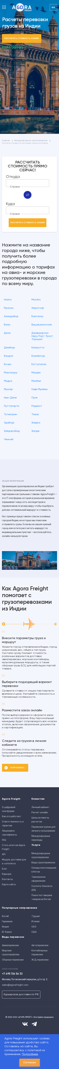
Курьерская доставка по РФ (21, 994)
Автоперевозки (39, 945)
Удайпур (9, 423)
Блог (4, 868)
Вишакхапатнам (41, 324)
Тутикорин (10, 414)
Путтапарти (11, 406)
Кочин (7, 364)
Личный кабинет (40, 807)
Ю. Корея (7, 932)
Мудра (8, 381)
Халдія (35, 431)
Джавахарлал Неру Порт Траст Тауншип (42, 336)
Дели (7, 333)
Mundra (35, 299)
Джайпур (9, 347)
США (34, 932)
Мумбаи (36, 381)
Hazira (7, 299)
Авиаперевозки (10, 945)
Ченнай (8, 439)
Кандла (8, 356)
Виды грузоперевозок (43, 862)
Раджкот (36, 406)
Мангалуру (10, 372)
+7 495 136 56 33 (12, 973)
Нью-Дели (10, 397)
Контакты (7, 879)
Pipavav (8, 308)
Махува (35, 372)
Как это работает (11, 816)
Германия (7, 921)
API (3, 854)
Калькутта (37, 347)
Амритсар (37, 308)
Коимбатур (38, 356)
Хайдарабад (12, 431)
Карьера (6, 874)
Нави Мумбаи (39, 389)
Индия (5, 926)
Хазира (35, 423)
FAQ (4, 840)
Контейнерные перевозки (39, 952)
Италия (35, 921)
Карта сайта (9, 884)
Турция (35, 916)
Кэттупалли (38, 364)
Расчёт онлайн (39, 812)
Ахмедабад (11, 316)
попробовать (17, 768)
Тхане (35, 414)
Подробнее (30, 1054)
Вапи (7, 324)
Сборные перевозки (13, 959)
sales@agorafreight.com (15, 985)
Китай (5, 916)
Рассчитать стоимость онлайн (21, 38)
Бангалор (37, 316)
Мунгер (8, 389)
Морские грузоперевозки (10, 952)
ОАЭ (33, 926)
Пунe (34, 397)
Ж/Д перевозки (40, 959)
